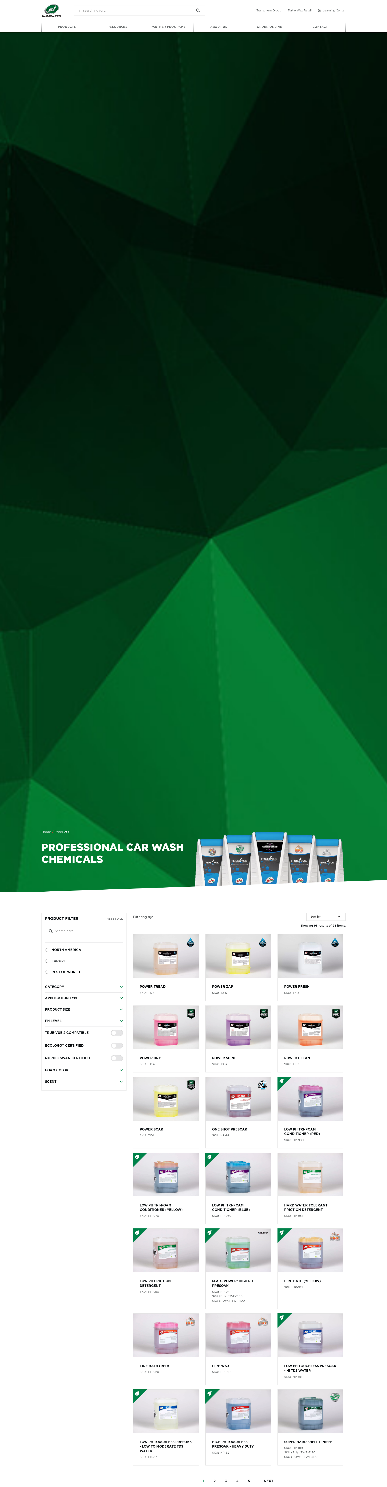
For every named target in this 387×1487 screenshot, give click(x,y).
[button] (67, 27)
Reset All (115, 918)
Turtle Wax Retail (300, 10)
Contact (320, 26)
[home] (51, 10)
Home (46, 832)
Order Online (269, 26)
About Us (218, 26)
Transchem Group (268, 10)
